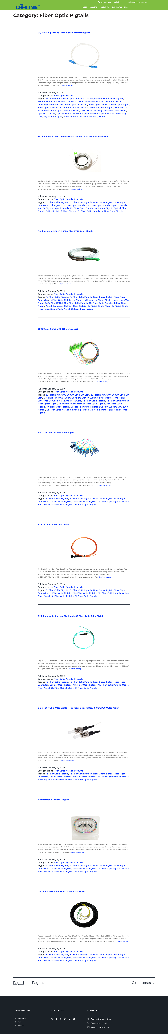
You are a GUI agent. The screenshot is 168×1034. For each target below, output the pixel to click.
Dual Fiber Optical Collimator (100, 101)
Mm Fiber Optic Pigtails (98, 205)
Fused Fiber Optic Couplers (58, 110)
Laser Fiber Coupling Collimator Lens (100, 110)
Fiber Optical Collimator (87, 107)
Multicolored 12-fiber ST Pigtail (53, 800)
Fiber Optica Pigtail (102, 202)
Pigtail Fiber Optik (53, 116)
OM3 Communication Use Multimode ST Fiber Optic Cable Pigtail (70, 616)
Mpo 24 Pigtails (45, 208)
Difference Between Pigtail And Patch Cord (59, 400)
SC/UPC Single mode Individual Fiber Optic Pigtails (64, 33)
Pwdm (102, 116)
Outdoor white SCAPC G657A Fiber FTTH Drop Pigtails (65, 231)
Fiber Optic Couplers (99, 104)
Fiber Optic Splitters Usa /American (56, 107)
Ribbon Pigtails (68, 211)
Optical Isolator (90, 113)
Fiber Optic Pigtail (120, 104)
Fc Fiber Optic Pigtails (81, 202)
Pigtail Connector (54, 306)
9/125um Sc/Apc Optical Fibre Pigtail (106, 397)
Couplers (71, 101)
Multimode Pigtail (103, 208)
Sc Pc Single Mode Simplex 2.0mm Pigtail (91, 409)
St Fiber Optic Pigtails (112, 211)
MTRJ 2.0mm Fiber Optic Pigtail (54, 524)
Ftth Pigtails (55, 205)
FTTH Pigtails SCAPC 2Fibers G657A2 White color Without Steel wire (73, 136)
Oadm (123, 110)
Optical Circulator (46, 113)
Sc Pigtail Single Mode (99, 306)
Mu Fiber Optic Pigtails (81, 208)
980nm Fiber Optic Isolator (51, 101)
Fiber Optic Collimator (76, 104)
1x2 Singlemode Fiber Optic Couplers (65, 98)
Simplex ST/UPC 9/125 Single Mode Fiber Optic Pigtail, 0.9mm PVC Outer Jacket (78, 708)
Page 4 (38, 983)
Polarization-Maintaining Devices (80, 116)
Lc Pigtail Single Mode (106, 300)
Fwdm (76, 110)
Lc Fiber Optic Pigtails (74, 205)
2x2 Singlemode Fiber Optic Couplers (104, 98)
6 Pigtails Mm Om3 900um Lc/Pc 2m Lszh (65, 397)
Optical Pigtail (52, 211)
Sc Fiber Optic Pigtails (89, 211)
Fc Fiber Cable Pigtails (57, 202)
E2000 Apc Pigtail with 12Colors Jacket (58, 329)
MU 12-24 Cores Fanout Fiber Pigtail (56, 432)
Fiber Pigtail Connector (70, 403)
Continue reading (67, 85)
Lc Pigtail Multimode (83, 300)
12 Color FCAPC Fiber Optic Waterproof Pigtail (61, 891)
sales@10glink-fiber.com (138, 2)
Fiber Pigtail (107, 107)
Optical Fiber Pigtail (81, 406)
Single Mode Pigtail (60, 309)
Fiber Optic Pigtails (63, 95)
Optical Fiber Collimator (69, 113)
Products (78, 199)
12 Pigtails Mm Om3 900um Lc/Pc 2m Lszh (67, 395)
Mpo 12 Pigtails (119, 205)
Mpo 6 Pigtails (62, 208)
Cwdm (80, 101)
